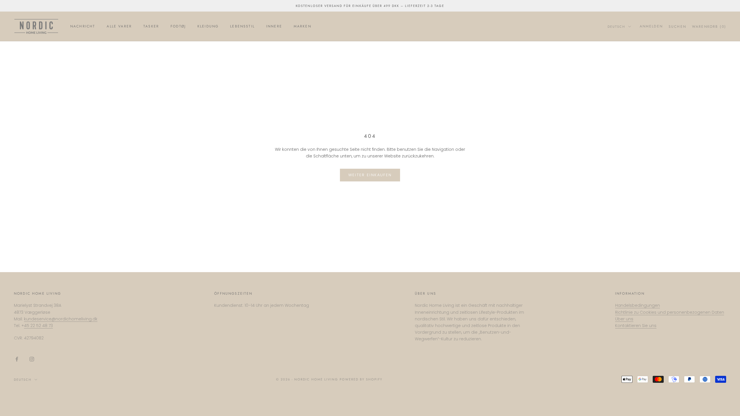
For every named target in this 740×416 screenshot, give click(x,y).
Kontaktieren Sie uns (635, 325)
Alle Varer (119, 26)
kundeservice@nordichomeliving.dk (60, 319)
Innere (274, 26)
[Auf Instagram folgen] (32, 359)
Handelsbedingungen (637, 305)
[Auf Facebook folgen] (17, 359)
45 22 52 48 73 (38, 325)
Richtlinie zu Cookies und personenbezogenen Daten (669, 312)
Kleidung (208, 26)
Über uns (624, 319)
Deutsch (616, 26)
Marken (302, 26)
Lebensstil (242, 26)
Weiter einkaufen (370, 175)
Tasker (151, 26)
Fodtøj (178, 26)
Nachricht (82, 26)
